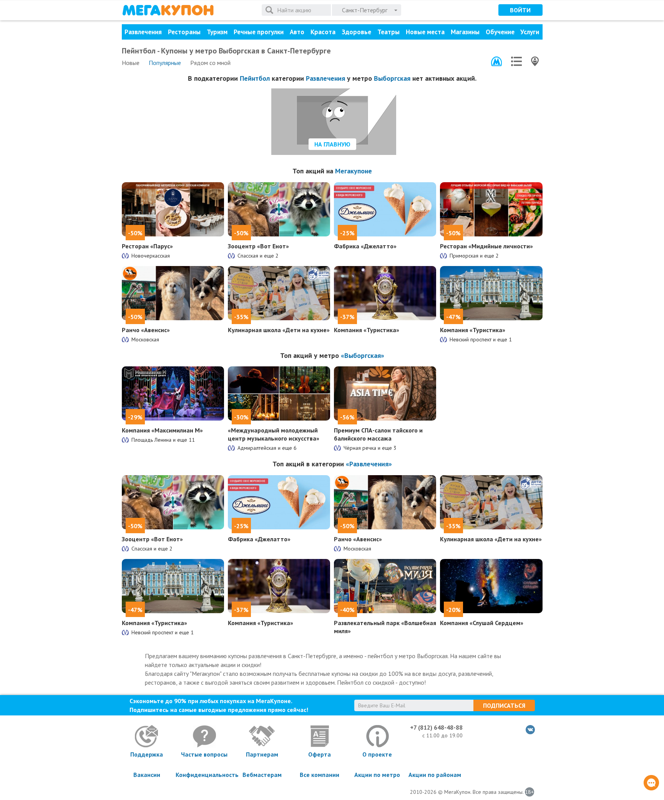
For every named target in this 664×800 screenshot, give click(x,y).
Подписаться (504, 705)
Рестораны (184, 32)
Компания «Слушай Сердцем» (481, 623)
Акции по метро (377, 774)
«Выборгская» (362, 355)
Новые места (425, 32)
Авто (297, 32)
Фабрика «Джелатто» (365, 246)
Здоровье (356, 32)
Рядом (210, 63)
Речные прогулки (259, 32)
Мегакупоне (353, 170)
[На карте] (535, 61)
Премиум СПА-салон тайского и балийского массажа (378, 434)
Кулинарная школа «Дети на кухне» (279, 330)
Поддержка (146, 754)
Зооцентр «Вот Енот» (258, 246)
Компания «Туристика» (366, 330)
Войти (520, 10)
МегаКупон (168, 10)
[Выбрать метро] (496, 61)
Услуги (529, 32)
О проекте (377, 754)
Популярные (165, 63)
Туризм (217, 32)
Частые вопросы (204, 754)
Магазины (465, 32)
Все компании (319, 774)
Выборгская (392, 78)
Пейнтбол (255, 78)
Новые (130, 63)
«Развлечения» (369, 463)
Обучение (500, 32)
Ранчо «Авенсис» (146, 330)
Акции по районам (434, 774)
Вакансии (146, 774)
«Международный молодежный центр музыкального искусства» (273, 434)
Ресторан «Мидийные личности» (486, 246)
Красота (322, 32)
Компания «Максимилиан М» (162, 430)
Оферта (319, 754)
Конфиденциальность (204, 774)
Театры (388, 32)
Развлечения (143, 32)
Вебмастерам (262, 774)
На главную (332, 144)
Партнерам (262, 754)
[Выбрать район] (516, 61)
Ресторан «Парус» (147, 246)
